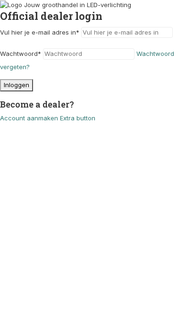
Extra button (77, 118)
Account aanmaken (29, 118)
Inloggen (16, 85)
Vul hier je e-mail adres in (39, 32)
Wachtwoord (20, 53)
